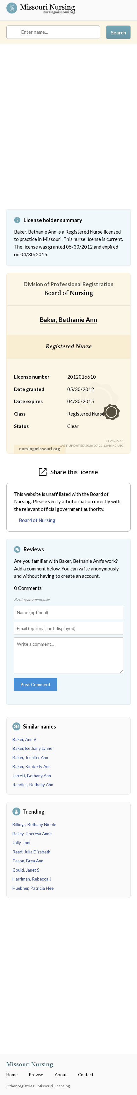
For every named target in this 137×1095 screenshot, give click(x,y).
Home (12, 1074)
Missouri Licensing (54, 1086)
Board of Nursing (37, 520)
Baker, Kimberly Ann (31, 766)
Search (118, 32)
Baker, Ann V (24, 739)
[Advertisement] (68, 131)
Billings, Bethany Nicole (34, 824)
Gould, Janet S (26, 870)
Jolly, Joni (21, 842)
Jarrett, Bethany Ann (31, 775)
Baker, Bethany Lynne (32, 748)
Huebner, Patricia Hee (33, 888)
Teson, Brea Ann (27, 860)
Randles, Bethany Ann (32, 784)
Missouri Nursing (47, 8)
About (61, 1074)
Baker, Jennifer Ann (30, 757)
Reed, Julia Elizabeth (31, 851)
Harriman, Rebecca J (31, 878)
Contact (85, 1074)
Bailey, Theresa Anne (32, 833)
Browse (36, 1074)
